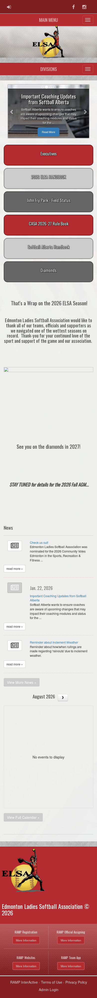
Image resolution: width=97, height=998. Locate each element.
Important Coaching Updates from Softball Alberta (58, 598)
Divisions (48, 69)
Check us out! (39, 542)
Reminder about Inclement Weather (54, 642)
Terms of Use (51, 982)
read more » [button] (14, 568)
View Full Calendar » (23, 817)
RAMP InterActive (24, 982)
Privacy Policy (76, 982)
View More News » (21, 682)
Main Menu (48, 20)
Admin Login (48, 989)
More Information (26, 940)
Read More (48, 132)
